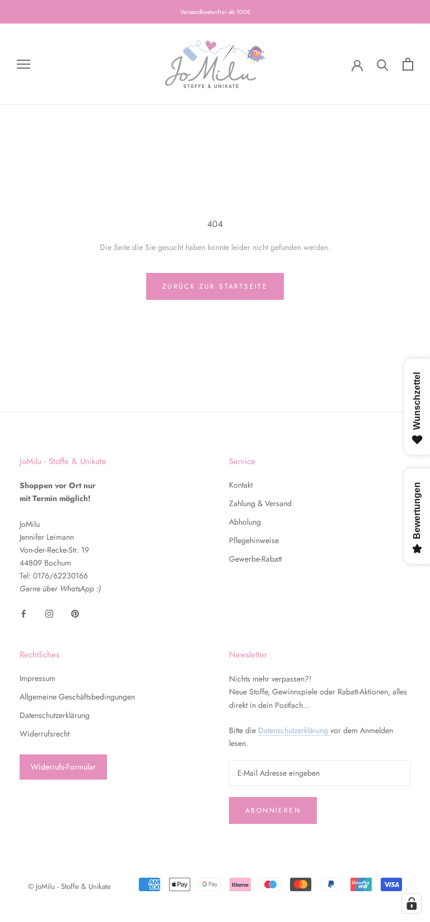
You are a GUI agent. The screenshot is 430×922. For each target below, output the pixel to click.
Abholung (245, 521)
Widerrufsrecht (44, 733)
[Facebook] (23, 613)
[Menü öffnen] (23, 64)
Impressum (37, 678)
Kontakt (241, 484)
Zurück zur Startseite (215, 286)
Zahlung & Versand (260, 503)
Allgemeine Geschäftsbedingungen (77, 696)
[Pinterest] (75, 613)
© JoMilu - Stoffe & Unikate (69, 886)
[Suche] (383, 64)
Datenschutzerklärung (55, 715)
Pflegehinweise (254, 540)
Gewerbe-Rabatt (255, 558)
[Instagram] (49, 613)
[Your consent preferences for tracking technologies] (411, 903)
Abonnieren (273, 810)
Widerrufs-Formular (63, 766)
